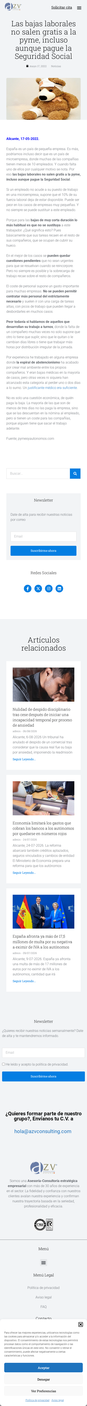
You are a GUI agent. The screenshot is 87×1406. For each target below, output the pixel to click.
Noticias (56, 66)
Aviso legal (58, 1400)
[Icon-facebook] (27, 588)
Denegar (43, 1379)
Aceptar (43, 1368)
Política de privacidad (37, 1400)
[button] (81, 1324)
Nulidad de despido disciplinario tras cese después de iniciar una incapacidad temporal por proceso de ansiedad (42, 717)
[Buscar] (75, 474)
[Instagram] (49, 588)
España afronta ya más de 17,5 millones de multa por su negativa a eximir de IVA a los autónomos (42, 941)
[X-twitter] (38, 588)
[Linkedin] (59, 588)
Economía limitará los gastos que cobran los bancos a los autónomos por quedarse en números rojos (43, 828)
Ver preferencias (43, 1391)
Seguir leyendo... (24, 759)
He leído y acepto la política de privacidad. (37, 1064)
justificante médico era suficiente (52, 388)
